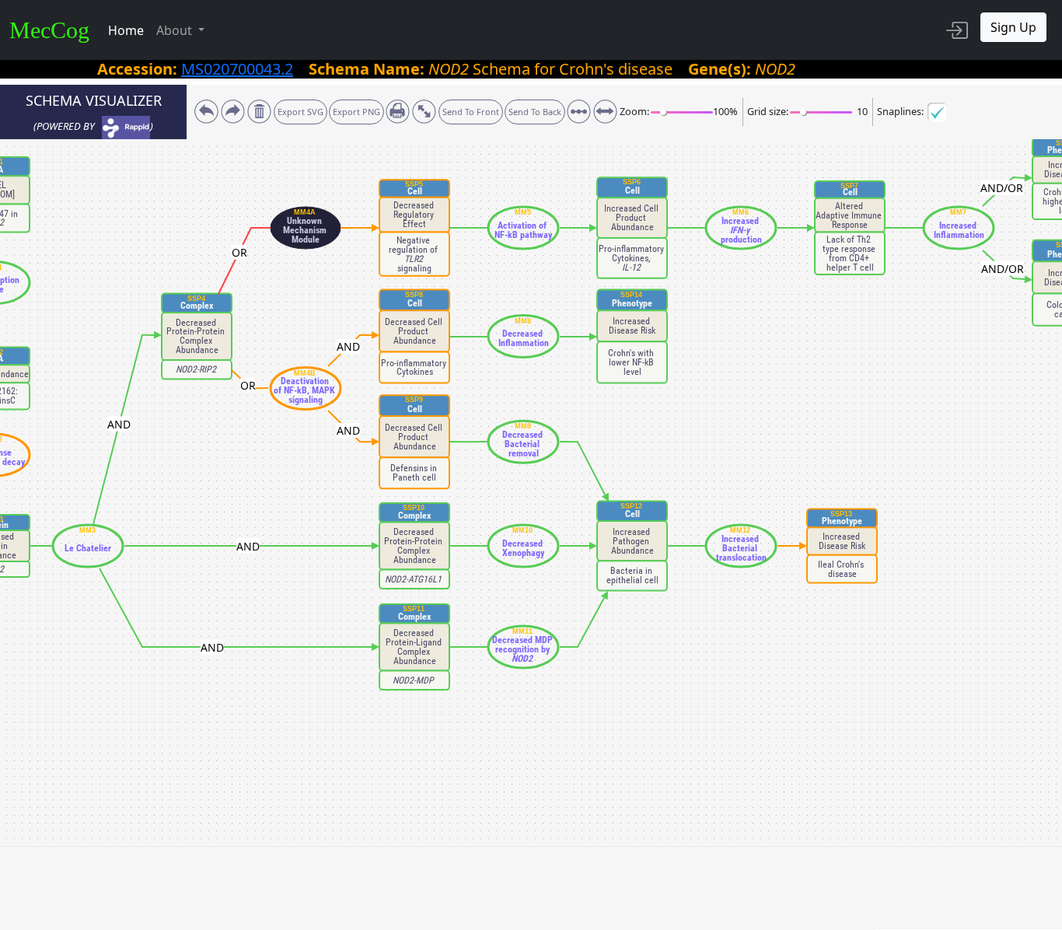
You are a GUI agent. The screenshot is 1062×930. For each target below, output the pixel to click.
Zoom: (634, 111)
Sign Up (1013, 27)
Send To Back (534, 111)
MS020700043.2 (237, 68)
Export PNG (356, 111)
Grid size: (767, 111)
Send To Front (470, 111)
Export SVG (300, 111)
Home (126, 30)
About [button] (175, 30)
